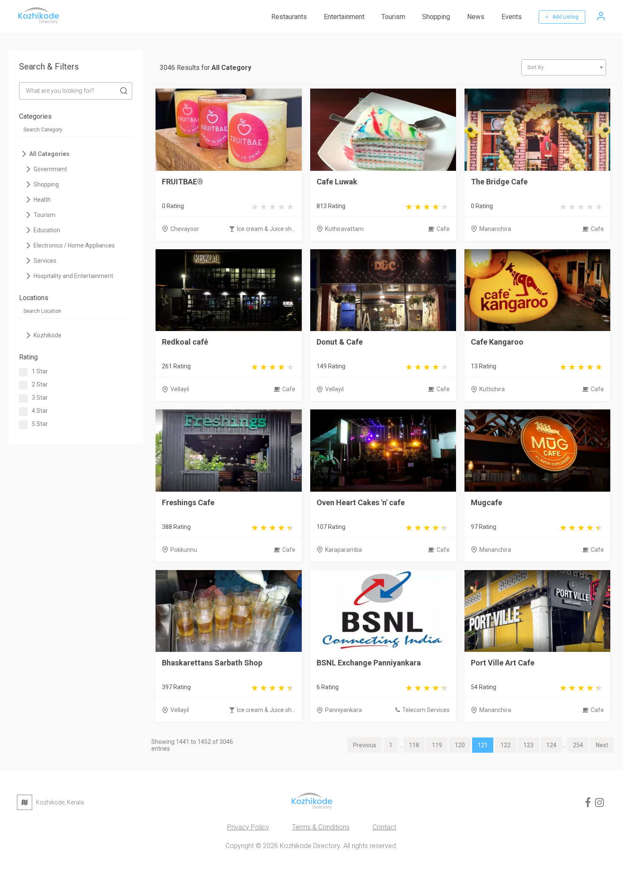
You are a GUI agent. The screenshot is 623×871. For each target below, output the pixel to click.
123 (528, 745)
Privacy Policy (248, 827)
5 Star (40, 423)
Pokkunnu (183, 549)
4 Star (40, 410)
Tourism (393, 17)
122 (506, 745)
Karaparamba (343, 549)
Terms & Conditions (321, 827)
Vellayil (179, 389)
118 (414, 745)
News (475, 17)
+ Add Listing (561, 17)
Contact (384, 827)
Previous (364, 745)
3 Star (40, 397)
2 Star (40, 384)
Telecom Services (426, 710)
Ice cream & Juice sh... (266, 228)
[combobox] (563, 67)
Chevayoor (184, 228)
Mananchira (495, 228)
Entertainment (344, 17)
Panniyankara (343, 710)
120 (460, 745)
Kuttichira (492, 389)
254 (578, 745)
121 (483, 745)
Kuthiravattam (344, 228)
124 (551, 745)
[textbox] (564, 67)
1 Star (40, 371)
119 (437, 745)
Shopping (436, 17)
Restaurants (289, 17)
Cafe (443, 228)
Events (511, 17)
